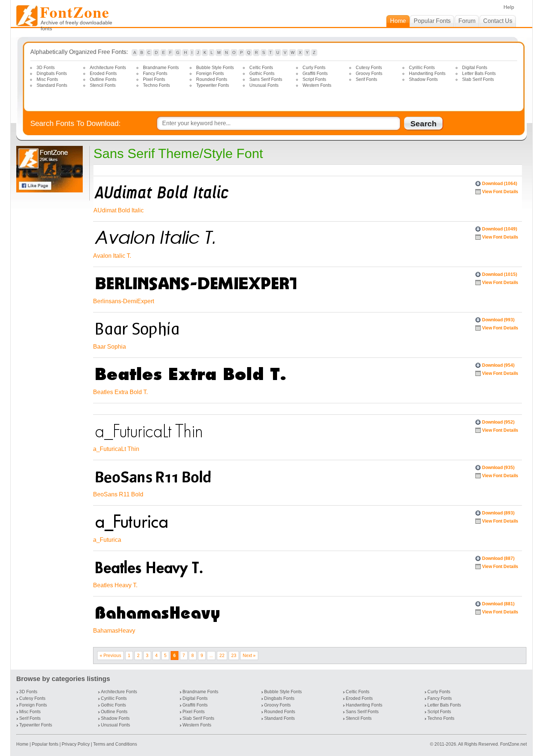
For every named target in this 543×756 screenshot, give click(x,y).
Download (499, 183)
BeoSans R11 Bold (118, 494)
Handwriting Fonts (427, 73)
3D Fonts (46, 67)
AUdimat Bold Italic (118, 210)
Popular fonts (45, 744)
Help (508, 7)
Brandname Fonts (161, 67)
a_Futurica (107, 540)
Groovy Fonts (369, 73)
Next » (249, 655)
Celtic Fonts (261, 67)
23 (233, 655)
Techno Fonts (156, 85)
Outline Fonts (103, 79)
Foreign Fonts (210, 73)
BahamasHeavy (114, 630)
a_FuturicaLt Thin (116, 449)
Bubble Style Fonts (215, 67)
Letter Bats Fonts (479, 73)
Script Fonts (314, 79)
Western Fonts (317, 85)
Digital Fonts (474, 67)
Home (23, 744)
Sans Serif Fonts (265, 79)
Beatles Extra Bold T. (120, 392)
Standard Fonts (52, 85)
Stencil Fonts (103, 85)
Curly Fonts (314, 67)
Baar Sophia (109, 346)
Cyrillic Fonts (422, 67)
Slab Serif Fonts (478, 79)
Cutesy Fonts (369, 67)
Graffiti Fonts (315, 73)
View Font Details (500, 191)
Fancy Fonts (155, 73)
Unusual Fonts (264, 85)
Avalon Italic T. (112, 256)
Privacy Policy (76, 744)
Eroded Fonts (103, 73)
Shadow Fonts (423, 79)
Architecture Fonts (108, 67)
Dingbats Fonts (52, 73)
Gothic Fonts (261, 73)
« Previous (110, 655)
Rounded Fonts (211, 79)
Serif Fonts (366, 79)
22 (222, 655)
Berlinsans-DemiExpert (123, 301)
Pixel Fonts (154, 79)
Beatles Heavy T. (115, 585)
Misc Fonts (47, 79)
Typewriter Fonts (212, 85)
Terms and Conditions (115, 744)
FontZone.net (513, 744)
